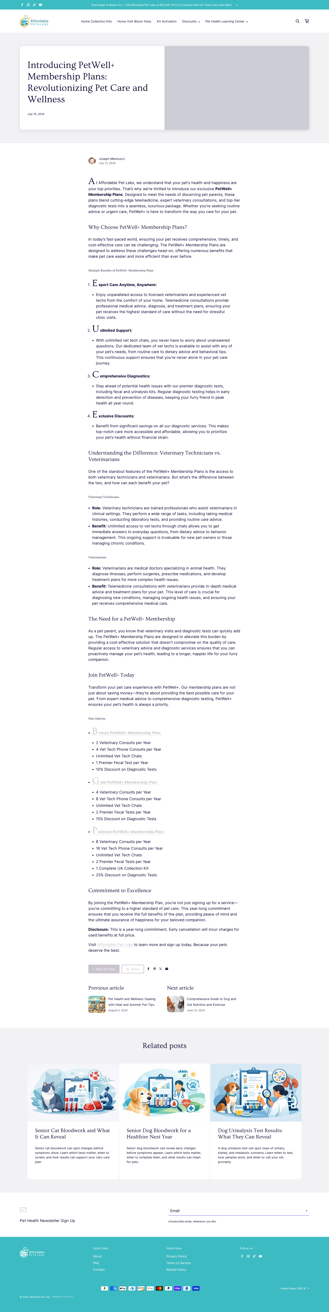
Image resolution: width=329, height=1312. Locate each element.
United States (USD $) (293, 1288)
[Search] (297, 21)
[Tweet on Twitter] (160, 969)
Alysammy (68, 1296)
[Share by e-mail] (166, 969)
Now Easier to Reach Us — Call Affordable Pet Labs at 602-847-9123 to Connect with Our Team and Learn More (161, 4)
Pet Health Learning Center (225, 21)
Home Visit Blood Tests (134, 21)
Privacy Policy (176, 1256)
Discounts (189, 21)
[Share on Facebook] (148, 969)
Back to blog (105, 969)
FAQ (96, 1263)
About (97, 1256)
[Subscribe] (306, 1210)
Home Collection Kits (96, 21)
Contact (99, 1269)
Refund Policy (176, 1269)
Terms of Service (178, 1263)
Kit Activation (166, 21)
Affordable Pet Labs (115, 944)
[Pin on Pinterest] (154, 969)
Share (135, 969)
